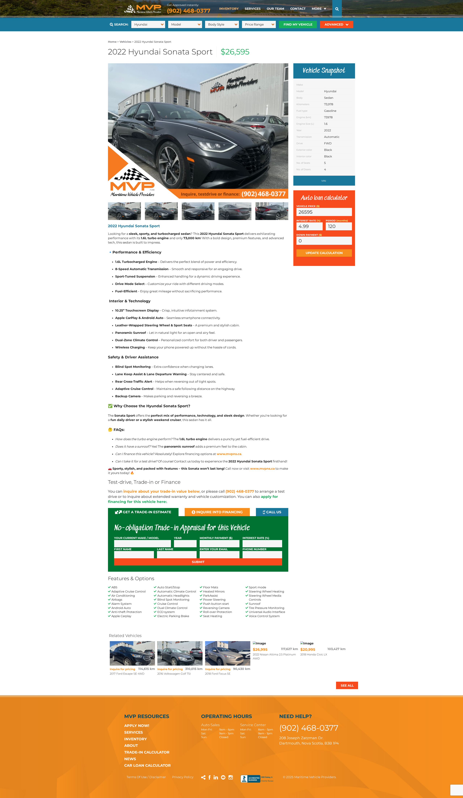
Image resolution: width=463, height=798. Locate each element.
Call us (273, 512)
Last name (165, 549)
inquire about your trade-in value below (161, 491)
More (317, 8)
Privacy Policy (182, 777)
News (130, 759)
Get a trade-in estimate (146, 512)
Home (112, 41)
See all (347, 685)
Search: (120, 24)
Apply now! (136, 725)
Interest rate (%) (256, 538)
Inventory (229, 8)
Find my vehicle (298, 24)
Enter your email (214, 549)
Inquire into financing (219, 512)
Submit (198, 562)
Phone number (254, 549)
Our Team (275, 8)
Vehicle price (308, 206)
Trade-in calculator (146, 752)
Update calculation (324, 253)
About (131, 745)
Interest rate (308, 220)
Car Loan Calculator (147, 765)
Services (253, 8)
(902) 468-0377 (188, 10)
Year (178, 538)
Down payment (309, 235)
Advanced (334, 24)
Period (337, 220)
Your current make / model (136, 538)
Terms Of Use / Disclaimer (146, 777)
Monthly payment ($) (216, 538)
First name (122, 549)
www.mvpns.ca (229, 454)
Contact (298, 8)
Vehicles (125, 41)
